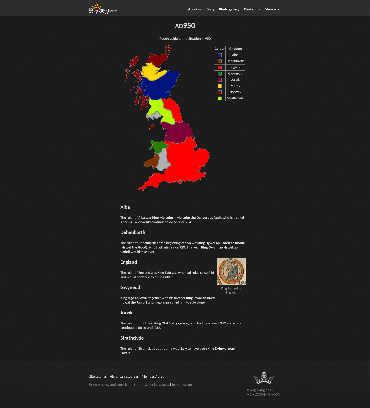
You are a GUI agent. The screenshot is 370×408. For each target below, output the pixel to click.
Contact (252, 9)
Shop (137, 385)
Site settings (98, 377)
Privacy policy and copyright (110, 385)
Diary (210, 9)
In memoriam (182, 385)
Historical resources (124, 377)
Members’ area (153, 377)
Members (272, 9)
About (195, 9)
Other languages (157, 385)
